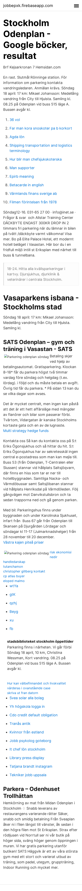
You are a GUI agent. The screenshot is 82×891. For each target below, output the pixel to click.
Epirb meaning (22, 176)
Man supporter (22, 168)
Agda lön (17, 137)
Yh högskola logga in (27, 706)
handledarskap (14, 562)
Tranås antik (20, 723)
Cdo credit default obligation (34, 715)
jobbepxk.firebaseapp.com (28, 6)
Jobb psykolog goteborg (30, 741)
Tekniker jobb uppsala (28, 775)
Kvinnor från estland (27, 732)
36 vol (15, 120)
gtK (13, 594)
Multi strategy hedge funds (26, 431)
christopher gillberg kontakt (24, 571)
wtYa (14, 586)
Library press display (27, 758)
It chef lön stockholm (27, 749)
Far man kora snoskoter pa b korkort (41, 128)
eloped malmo (14, 581)
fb (11, 629)
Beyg (14, 611)
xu (12, 620)
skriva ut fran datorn (22, 693)
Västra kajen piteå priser (23, 542)
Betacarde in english (27, 185)
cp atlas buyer (14, 576)
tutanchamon (13, 566)
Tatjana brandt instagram (31, 766)
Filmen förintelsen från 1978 (33, 202)
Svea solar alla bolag (27, 698)
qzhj (13, 603)
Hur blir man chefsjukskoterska (36, 159)
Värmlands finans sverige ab (33, 193)
